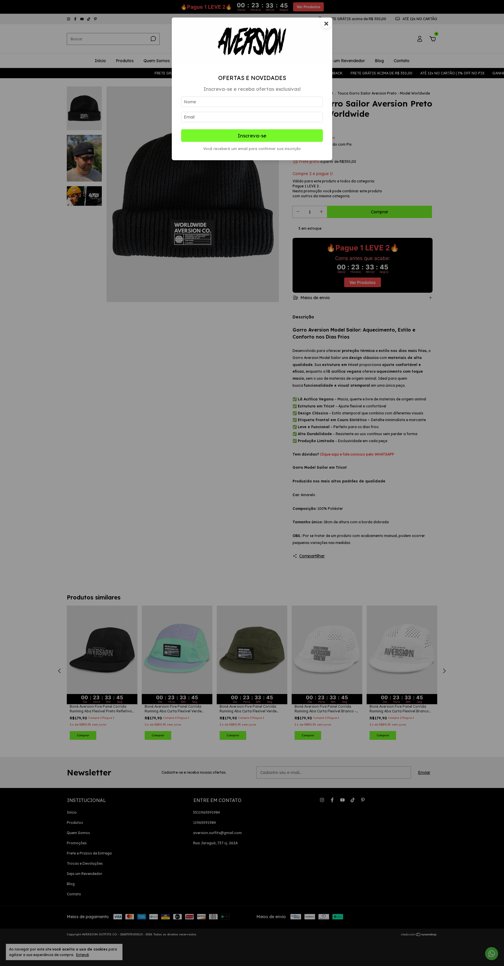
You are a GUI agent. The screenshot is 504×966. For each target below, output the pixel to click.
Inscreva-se (252, 135)
